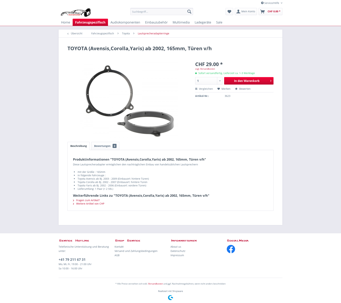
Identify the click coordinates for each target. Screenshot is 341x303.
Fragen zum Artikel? (87, 200)
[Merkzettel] (229, 11)
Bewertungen (104, 146)
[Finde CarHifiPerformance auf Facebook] (254, 249)
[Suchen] (189, 11)
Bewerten (245, 88)
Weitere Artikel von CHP (89, 203)
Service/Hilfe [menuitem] (272, 3)
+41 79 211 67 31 (72, 259)
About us (175, 246)
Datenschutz (177, 251)
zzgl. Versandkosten (205, 68)
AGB (117, 255)
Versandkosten (155, 283)
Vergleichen (205, 88)
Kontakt (119, 246)
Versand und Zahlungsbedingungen (136, 251)
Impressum (177, 255)
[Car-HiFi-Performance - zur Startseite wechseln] (75, 12)
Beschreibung (78, 146)
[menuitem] (161, 11)
